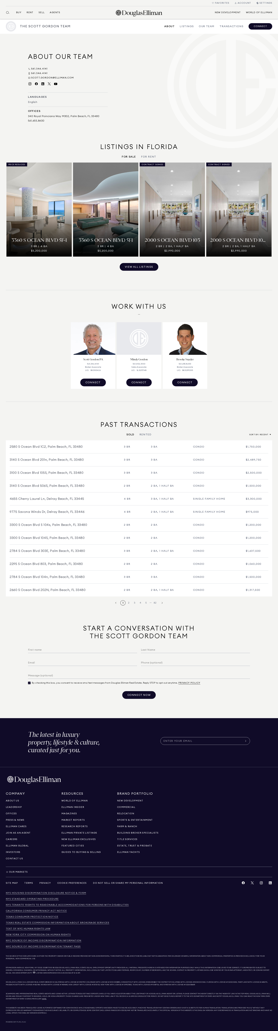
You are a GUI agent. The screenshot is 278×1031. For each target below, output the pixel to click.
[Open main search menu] (9, 12)
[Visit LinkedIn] (43, 84)
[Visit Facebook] (36, 84)
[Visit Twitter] (49, 84)
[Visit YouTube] (56, 84)
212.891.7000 (48, 967)
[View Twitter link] (252, 883)
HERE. (44, 999)
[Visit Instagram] (30, 84)
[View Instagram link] (261, 883)
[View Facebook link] (243, 883)
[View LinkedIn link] (270, 883)
